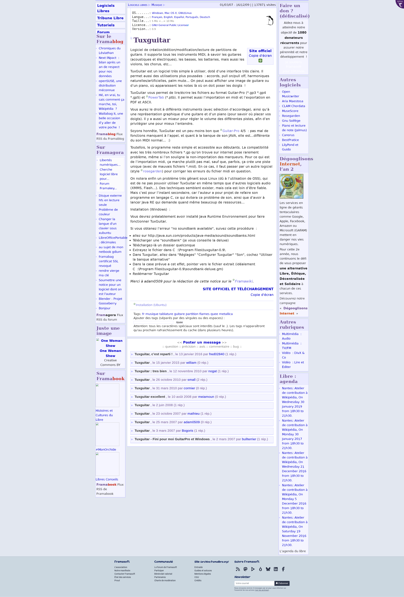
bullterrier (249, 439)
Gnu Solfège (291, 121)
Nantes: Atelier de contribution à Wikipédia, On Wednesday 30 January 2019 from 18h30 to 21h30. (295, 402)
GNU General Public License (169, 25)
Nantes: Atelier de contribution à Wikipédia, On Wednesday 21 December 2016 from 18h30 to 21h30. (295, 467)
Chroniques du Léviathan (110, 51)
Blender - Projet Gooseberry (110, 301)
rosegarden (152, 171)
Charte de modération (165, 580)
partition (192, 314)
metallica (226, 314)
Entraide (198, 567)
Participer (159, 570)
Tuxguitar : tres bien (151, 371)
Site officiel (260, 50)
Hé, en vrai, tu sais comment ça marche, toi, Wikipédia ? (111, 102)
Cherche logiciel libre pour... (109, 174)
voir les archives (261, 590)
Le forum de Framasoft (165, 567)
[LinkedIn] (275, 571)
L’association (120, 567)
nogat (212, 371)
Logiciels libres (137, 5)
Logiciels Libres (106, 8)
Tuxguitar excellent (150, 397)
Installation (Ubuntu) (151, 305)
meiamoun (206, 397)
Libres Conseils (107, 479)
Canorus (288, 135)
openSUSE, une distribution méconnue (110, 86)
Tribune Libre (110, 18)
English (168, 17)
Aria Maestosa (292, 101)
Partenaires (160, 577)
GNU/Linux (185, 13)
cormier (189, 388)
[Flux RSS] (237, 571)
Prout (117, 580)
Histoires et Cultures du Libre (104, 415)
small (191, 380)
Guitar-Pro (231, 131)
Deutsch (205, 17)
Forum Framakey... (108, 186)
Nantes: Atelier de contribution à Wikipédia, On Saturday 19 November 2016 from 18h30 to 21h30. (295, 532)
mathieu (193, 413)
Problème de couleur (108, 212)
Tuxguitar (142, 363)
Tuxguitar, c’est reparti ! (153, 354)
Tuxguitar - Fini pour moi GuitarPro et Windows (172, 439)
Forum (103, 32)
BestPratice (290, 140)
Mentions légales (202, 574)
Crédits (197, 580)
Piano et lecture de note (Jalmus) (294, 128)
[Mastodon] (245, 571)
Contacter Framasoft (124, 574)
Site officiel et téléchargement (238, 289)
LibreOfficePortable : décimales (113, 240)
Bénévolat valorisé (163, 574)
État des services (122, 577)
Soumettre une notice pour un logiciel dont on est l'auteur (110, 287)
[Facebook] (283, 571)
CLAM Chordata (293, 106)
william (191, 363)
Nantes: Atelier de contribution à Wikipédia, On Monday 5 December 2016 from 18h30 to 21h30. (295, 499)
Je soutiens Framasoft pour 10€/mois (294, 67)
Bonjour (104, 308)
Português (192, 17)
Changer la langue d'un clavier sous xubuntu (108, 226)
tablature (166, 314)
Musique (157, 5)
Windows (157, 13)
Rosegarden (291, 116)
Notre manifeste (122, 570)
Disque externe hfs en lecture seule (110, 200)
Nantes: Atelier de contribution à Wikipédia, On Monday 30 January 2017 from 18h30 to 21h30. (295, 435)
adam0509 (192, 422)
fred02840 (216, 354)
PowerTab (156, 97)
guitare (179, 314)
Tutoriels (106, 25)
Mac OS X (171, 13)
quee (214, 314)
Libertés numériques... (110, 162)
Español (179, 17)
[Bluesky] (268, 571)
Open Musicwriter (290, 94)
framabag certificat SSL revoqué (108, 261)
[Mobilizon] (260, 571)
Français (157, 17)
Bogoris (187, 430)
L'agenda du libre (293, 551)
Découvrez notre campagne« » (294, 306)
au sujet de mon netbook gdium (111, 249)
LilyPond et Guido (290, 147)
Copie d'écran (260, 56)
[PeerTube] (253, 571)
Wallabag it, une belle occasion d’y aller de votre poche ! (111, 121)
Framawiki (244, 281)
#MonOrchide (106, 450)
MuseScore (290, 111)
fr (143, 314)
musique (152, 314)
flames (204, 314)
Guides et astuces (203, 570)
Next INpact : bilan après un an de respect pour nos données (109, 67)
